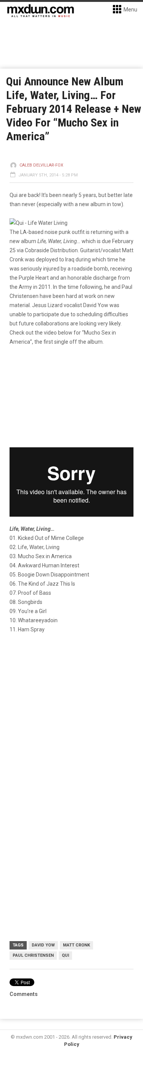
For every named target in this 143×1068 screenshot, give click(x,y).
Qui (65, 955)
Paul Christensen (33, 955)
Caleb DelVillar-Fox (41, 165)
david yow (43, 945)
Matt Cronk (76, 945)
